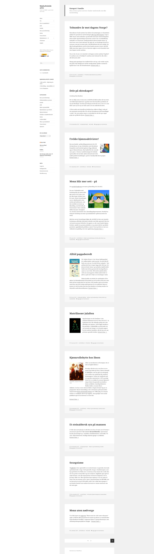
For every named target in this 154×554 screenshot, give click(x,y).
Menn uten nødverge (82, 510)
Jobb (41, 25)
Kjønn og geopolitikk (44, 107)
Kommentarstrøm (44, 171)
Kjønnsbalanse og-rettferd (46, 109)
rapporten (83, 515)
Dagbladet (73, 468)
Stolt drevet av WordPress (76, 550)
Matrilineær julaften (82, 313)
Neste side (112, 541)
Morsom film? (43, 145)
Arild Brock (81, 74)
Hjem (41, 18)
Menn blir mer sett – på (83, 181)
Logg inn (42, 166)
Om (40, 21)
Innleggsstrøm (43, 168)
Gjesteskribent (84, 124)
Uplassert (42, 126)
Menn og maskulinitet (45, 121)
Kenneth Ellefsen (82, 297)
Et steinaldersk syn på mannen (88, 424)
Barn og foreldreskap (45, 30)
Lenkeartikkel (43, 119)
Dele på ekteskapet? (81, 90)
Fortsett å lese (95, 65)
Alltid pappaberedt (81, 254)
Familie (41, 28)
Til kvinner (42, 40)
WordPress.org (43, 173)
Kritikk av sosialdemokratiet (46, 114)
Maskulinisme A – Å (44, 38)
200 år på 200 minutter (97, 34)
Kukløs (41, 149)
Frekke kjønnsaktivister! (84, 138)
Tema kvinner (43, 35)
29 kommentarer (97, 166)
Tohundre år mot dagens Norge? (88, 27)
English (41, 43)
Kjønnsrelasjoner (44, 112)
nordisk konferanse (77, 186)
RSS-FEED (43, 142)
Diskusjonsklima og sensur (46, 100)
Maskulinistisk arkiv (45, 7)
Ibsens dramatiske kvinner (84, 391)
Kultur (41, 33)
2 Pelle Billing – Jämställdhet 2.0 (47, 86)
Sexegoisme (76, 462)
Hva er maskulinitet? (44, 23)
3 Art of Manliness (44, 88)
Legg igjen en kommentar (76, 76)
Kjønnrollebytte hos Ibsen (85, 357)
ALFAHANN (45, 73)
